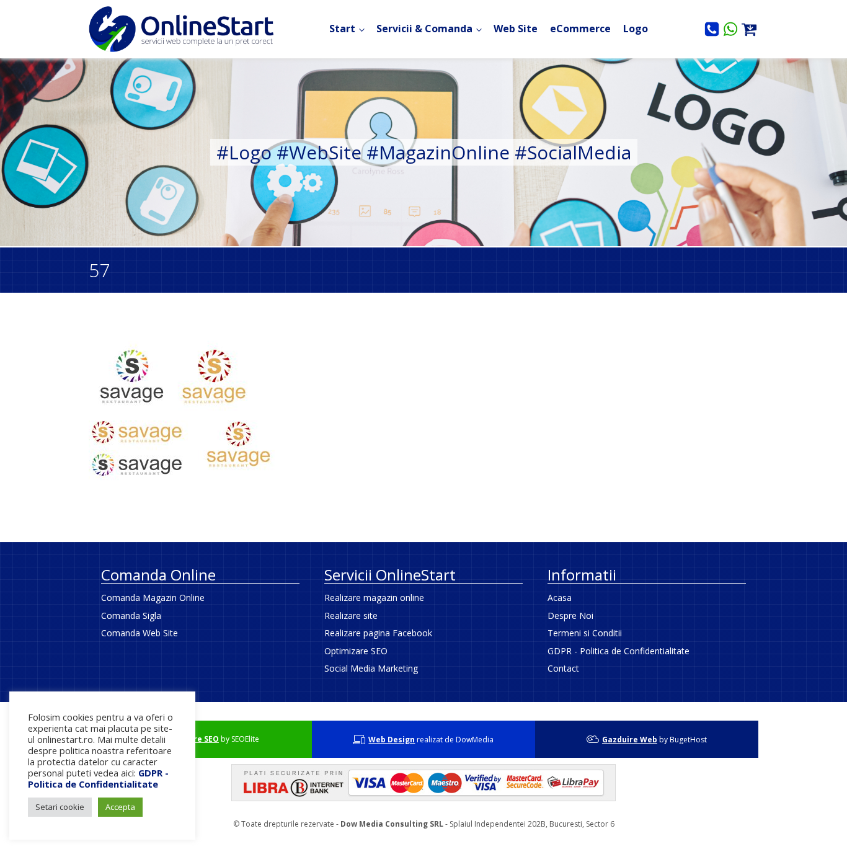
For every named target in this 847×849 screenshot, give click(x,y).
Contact (563, 668)
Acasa (560, 597)
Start (342, 28)
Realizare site (351, 615)
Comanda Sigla (131, 615)
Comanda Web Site (139, 633)
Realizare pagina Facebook (378, 633)
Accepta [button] (120, 806)
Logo (635, 28)
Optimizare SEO (356, 651)
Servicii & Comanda (424, 28)
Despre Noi (570, 615)
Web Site (516, 28)
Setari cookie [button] (59, 806)
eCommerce (580, 28)
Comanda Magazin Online (153, 597)
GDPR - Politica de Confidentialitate (619, 651)
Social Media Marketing (371, 668)
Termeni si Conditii (585, 633)
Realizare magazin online (374, 597)
